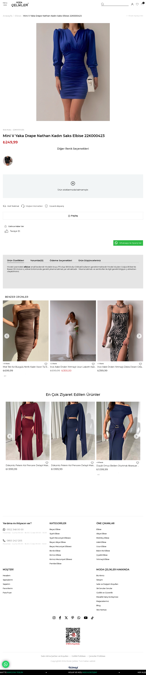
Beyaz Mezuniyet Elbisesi (60, 546)
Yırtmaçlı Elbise (102, 559)
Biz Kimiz (100, 575)
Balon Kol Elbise (103, 551)
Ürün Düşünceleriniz (89, 260)
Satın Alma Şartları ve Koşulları (54, 656)
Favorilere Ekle (46, 364)
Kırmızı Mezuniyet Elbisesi (61, 559)
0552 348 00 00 (15, 529)
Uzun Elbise (101, 546)
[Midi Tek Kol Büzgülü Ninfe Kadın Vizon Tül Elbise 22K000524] (26, 330)
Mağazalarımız (102, 601)
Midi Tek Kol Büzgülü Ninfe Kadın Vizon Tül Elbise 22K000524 (26, 367)
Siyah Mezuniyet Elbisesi (60, 538)
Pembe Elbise (55, 563)
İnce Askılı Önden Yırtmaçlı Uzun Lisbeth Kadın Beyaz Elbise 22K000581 (73, 367)
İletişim (99, 580)
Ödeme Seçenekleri (61, 260)
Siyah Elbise (55, 534)
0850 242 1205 (14, 540)
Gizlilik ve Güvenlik (104, 593)
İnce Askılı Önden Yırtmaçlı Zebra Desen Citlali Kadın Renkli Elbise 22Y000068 (120, 367)
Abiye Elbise (101, 534)
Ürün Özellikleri (15, 260)
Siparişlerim (8, 580)
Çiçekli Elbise (102, 555)
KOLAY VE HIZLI (57, 672)
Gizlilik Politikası (79, 656)
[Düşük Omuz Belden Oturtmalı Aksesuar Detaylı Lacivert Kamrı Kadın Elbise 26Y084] (118, 431)
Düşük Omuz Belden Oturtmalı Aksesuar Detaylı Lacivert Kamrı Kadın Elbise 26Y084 (118, 465)
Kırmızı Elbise (55, 555)
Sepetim (6, 584)
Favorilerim (8, 588)
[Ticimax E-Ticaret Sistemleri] (73, 667)
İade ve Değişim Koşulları (107, 584)
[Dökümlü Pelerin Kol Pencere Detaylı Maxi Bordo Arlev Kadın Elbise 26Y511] (28, 431)
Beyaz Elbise (55, 529)
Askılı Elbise (101, 542)
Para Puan (7, 593)
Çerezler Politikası (97, 656)
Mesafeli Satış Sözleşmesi (107, 597)
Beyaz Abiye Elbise (58, 542)
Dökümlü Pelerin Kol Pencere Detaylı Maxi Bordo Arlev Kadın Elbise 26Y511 (28, 465)
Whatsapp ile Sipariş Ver (130, 243)
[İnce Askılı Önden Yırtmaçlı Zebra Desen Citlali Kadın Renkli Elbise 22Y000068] (120, 330)
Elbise (98, 529)
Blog (98, 605)
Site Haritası (101, 610)
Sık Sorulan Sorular (104, 588)
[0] (142, 4)
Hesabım (6, 575)
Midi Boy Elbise (102, 538)
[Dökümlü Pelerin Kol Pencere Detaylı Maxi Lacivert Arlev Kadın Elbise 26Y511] (73, 431)
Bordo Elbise (55, 551)
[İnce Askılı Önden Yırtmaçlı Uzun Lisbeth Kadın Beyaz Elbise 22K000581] (73, 330)
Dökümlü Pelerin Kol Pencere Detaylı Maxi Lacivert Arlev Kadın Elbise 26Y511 (73, 465)
